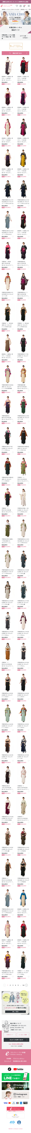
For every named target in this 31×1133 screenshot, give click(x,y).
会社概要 (9, 1058)
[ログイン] (21, 6)
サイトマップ (7, 1061)
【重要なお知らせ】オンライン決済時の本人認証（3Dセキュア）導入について (15, 1)
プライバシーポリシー (18, 1058)
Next (26, 985)
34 (23, 985)
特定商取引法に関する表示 (20, 1061)
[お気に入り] (17, 6)
